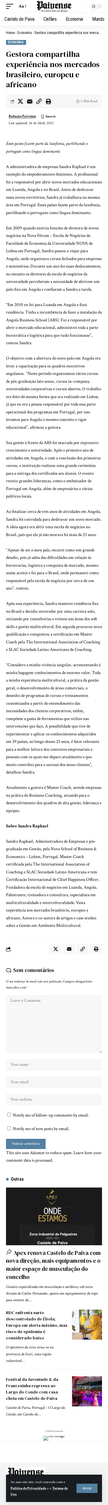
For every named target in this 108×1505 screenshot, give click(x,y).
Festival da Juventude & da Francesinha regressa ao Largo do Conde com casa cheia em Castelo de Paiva (32, 1388)
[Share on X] (20, 101)
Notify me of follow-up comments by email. (51, 1115)
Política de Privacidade (28, 1488)
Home (10, 33)
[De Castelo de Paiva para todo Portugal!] (54, 6)
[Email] (30, 101)
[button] (87, 1488)
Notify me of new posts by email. (41, 1129)
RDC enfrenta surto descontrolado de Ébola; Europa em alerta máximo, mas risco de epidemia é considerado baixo (37, 1325)
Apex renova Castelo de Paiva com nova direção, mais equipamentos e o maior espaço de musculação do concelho (53, 1265)
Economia (24, 33)
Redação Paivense (22, 116)
